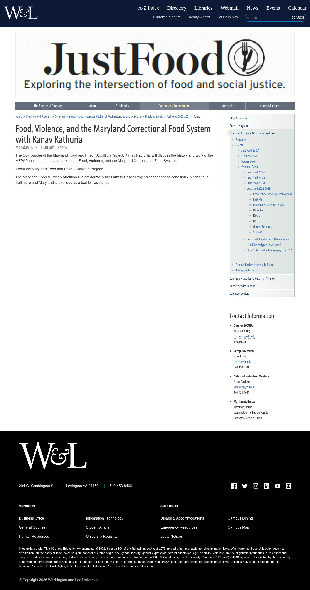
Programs (241, 139)
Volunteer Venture (239, 293)
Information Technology (104, 518)
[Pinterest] (288, 486)
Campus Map (238, 527)
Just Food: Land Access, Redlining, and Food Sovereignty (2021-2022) (268, 242)
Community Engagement (174, 105)
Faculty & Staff (198, 17)
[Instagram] (255, 486)
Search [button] (298, 17)
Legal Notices (171, 536)
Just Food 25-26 (256, 172)
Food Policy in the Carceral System (272, 194)
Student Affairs (97, 527)
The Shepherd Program (38, 116)
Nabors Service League (242, 286)
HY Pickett (259, 210)
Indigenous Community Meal (269, 204)
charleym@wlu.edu (244, 336)
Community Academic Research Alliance (252, 278)
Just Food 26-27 (250, 150)
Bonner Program (239, 125)
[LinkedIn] (266, 486)
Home (18, 116)
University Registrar (102, 536)
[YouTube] (277, 486)
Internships (227, 105)
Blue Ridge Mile (238, 118)
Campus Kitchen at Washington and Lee (108, 116)
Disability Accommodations (182, 518)
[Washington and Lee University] (21, 13)
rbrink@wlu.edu (242, 361)
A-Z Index (148, 8)
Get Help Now (228, 17)
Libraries (203, 8)
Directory (176, 8)
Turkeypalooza (249, 155)
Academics (122, 105)
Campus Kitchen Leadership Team (254, 264)
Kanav (256, 215)
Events (273, 8)
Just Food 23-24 (256, 183)
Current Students (166, 17)
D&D (255, 221)
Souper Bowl (248, 161)
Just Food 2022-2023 (178, 116)
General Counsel (32, 527)
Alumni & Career (270, 105)
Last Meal (258, 199)
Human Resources (34, 536)
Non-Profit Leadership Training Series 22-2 (270, 253)
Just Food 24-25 (256, 177)
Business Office (31, 518)
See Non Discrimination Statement (131, 566)
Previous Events (154, 116)
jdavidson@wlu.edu (244, 387)
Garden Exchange (262, 226)
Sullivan (257, 232)
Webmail (230, 8)
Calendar (297, 8)
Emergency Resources (178, 527)
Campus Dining (240, 518)
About (93, 105)
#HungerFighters (245, 270)
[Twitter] (245, 486)
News (252, 8)
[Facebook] (234, 486)
